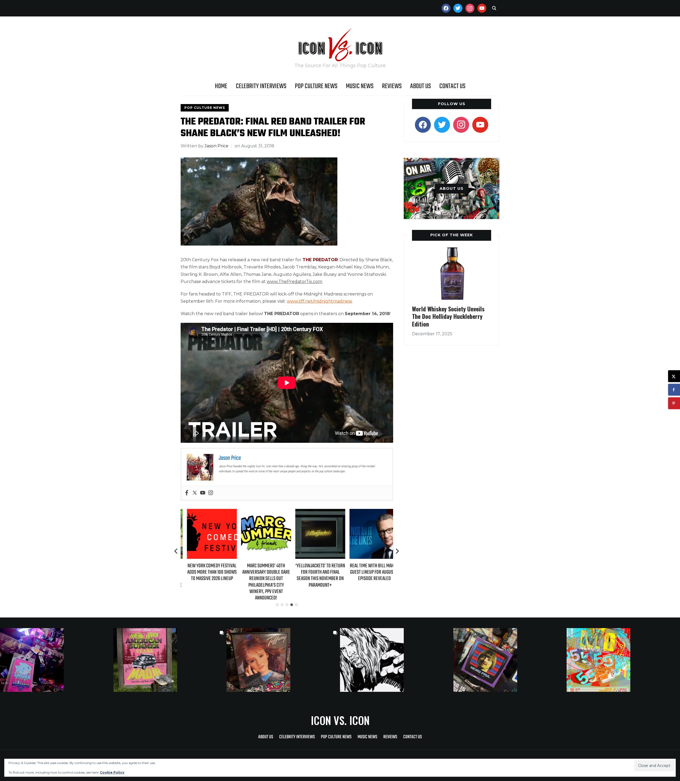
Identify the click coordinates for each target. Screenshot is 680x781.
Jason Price (216, 145)
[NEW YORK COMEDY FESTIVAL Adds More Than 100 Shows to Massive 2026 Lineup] (206, 512)
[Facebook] (186, 493)
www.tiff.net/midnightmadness (319, 301)
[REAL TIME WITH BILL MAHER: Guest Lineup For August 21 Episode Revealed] (368, 512)
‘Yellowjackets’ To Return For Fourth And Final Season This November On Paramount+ (314, 575)
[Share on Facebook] (674, 390)
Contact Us (452, 86)
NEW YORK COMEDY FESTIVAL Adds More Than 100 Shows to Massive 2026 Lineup (205, 572)
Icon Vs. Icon (340, 720)
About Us (420, 86)
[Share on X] (674, 376)
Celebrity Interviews (261, 86)
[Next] (397, 551)
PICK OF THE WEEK (451, 235)
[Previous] (176, 551)
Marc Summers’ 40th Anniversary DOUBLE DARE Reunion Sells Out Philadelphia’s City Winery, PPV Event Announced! (260, 582)
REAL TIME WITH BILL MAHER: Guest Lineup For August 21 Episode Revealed (368, 572)
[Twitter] (194, 493)
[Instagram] (210, 493)
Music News (359, 86)
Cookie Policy (112, 772)
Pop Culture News (316, 86)
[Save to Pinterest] (674, 403)
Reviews (392, 86)
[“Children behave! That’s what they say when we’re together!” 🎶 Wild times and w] (283, 660)
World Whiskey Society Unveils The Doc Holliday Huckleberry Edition (448, 316)
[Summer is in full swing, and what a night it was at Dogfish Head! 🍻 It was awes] (170, 660)
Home (221, 86)
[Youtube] (202, 493)
